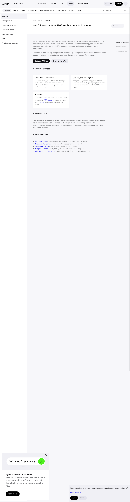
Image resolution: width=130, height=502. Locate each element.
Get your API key (41, 61)
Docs (71, 3)
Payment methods (46, 10)
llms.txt (42, 102)
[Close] (46, 455)
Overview (7, 10)
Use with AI (116, 26)
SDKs (23, 10)
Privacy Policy (75, 492)
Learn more (12, 493)
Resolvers (61, 10)
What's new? (83, 3)
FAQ (79, 10)
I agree (74, 498)
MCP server (47, 100)
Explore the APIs (59, 61)
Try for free (108, 3)
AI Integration (32, 10)
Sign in (118, 3)
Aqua (71, 10)
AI (62, 3)
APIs (14, 10)
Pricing (53, 3)
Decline (82, 498)
